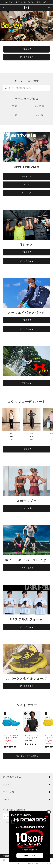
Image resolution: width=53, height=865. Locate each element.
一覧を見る (26, 176)
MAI (11, 436)
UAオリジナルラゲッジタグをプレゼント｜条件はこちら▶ (26, 2)
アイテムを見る (26, 57)
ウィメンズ (26, 193)
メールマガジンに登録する (14, 810)
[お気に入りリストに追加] (17, 729)
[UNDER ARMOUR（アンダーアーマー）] (26, 8)
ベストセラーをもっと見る (26, 756)
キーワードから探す (26, 81)
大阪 (11, 433)
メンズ (26, 185)
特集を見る (26, 49)
